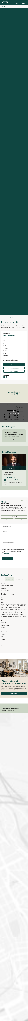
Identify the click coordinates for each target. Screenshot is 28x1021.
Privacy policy (23, 500)
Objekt (3, 6)
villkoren (6, 553)
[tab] (4, 2)
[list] (14, 478)
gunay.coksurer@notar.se (13, 479)
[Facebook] (4, 377)
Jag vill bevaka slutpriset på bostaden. (14, 549)
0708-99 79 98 (11, 477)
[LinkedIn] (6, 377)
